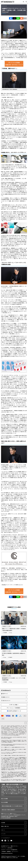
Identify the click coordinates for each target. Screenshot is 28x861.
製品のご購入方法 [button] (5, 826)
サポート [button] (3, 830)
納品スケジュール (5, 813)
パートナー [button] (3, 833)
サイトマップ (14, 851)
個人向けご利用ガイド (12, 789)
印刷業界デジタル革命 (6, 626)
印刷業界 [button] (5, 632)
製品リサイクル (14, 846)
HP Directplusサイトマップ (19, 815)
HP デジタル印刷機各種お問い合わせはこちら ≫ (14, 64)
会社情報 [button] (3, 822)
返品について (12, 813)
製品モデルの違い (14, 793)
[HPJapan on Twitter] (8, 841)
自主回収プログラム (5, 846)
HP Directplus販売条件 (6, 817)
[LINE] (2, 841)
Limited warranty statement (7, 853)
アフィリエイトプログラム (6, 815)
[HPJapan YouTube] (11, 841)
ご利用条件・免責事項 (5, 851)
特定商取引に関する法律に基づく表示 (9, 816)
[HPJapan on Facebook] (5, 841)
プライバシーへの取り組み (6, 847)
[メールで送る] (21, 18)
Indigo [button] (11, 632)
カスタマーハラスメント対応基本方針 (9, 849)
